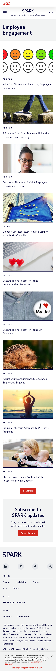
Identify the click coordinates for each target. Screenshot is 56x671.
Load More (28, 490)
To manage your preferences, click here (27, 668)
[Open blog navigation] (5, 13)
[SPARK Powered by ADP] (28, 10)
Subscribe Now (28, 533)
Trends (8, 226)
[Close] (52, 656)
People (7, 79)
